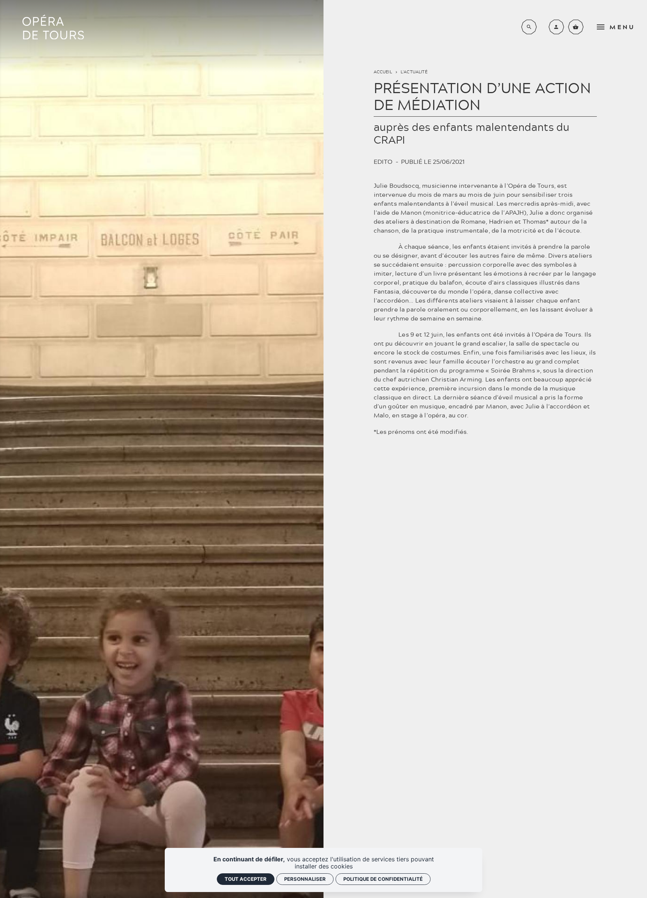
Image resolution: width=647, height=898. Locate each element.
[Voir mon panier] (576, 27)
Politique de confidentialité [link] (383, 879)
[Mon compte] (556, 27)
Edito (383, 161)
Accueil (383, 72)
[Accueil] (53, 27)
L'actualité (414, 72)
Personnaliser (305, 879)
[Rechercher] (529, 27)
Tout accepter (246, 879)
